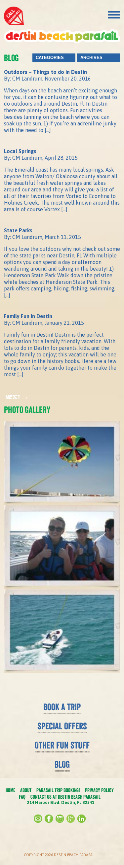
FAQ (22, 796)
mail (38, 819)
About (25, 790)
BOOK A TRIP (62, 707)
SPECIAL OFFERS (62, 726)
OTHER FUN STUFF (62, 745)
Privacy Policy (99, 790)
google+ (70, 819)
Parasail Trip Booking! (58, 790)
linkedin (81, 819)
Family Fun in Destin (28, 316)
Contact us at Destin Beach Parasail (65, 796)
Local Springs (20, 151)
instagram (60, 819)
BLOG (62, 764)
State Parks (18, 230)
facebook (49, 819)
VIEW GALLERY (62, 685)
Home (10, 790)
